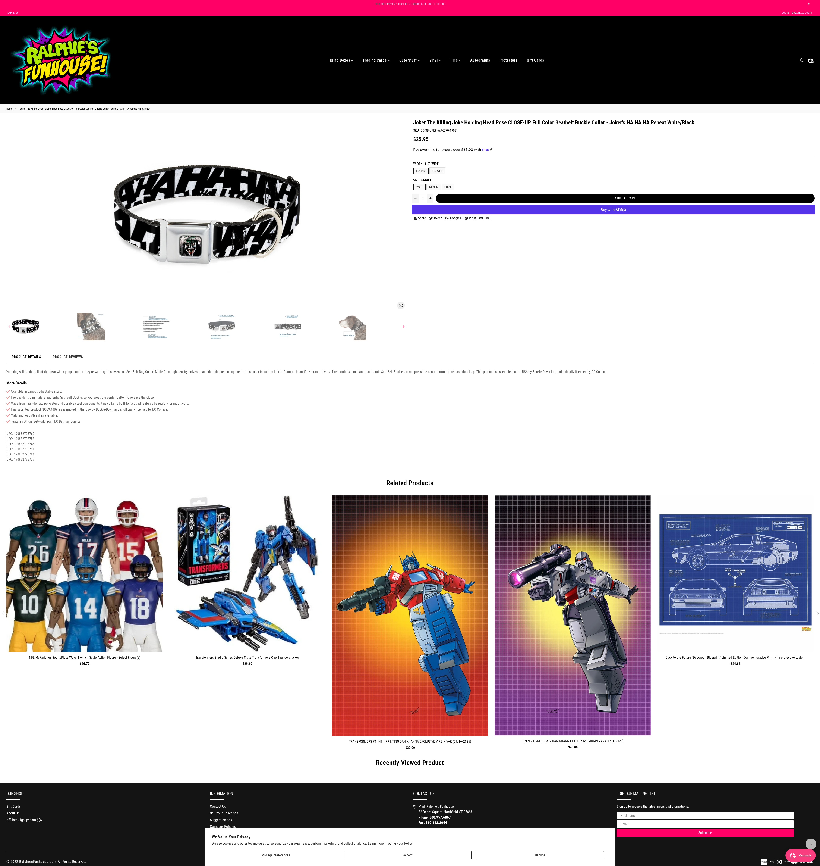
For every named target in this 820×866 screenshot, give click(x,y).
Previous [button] (2, 613)
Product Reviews (68, 357)
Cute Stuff (408, 60)
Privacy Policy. (403, 843)
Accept (408, 855)
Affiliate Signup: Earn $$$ (24, 820)
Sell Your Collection (224, 813)
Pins (454, 60)
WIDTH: (426, 164)
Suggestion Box (221, 820)
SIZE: (422, 180)
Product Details (26, 357)
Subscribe (705, 833)
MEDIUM (433, 187)
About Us (13, 813)
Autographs (480, 60)
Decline (540, 855)
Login (785, 12)
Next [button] (817, 613)
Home (9, 108)
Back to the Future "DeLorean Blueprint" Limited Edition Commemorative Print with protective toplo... (735, 657)
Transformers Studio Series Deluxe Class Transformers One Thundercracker (247, 657)
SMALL (419, 187)
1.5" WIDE (437, 170)
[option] (43, 326)
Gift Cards (535, 60)
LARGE (447, 187)
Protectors (508, 60)
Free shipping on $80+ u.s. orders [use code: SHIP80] (410, 4)
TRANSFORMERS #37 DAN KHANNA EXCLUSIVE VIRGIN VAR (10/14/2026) (573, 741)
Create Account (802, 12)
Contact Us (218, 806)
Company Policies (223, 826)
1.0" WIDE (421, 170)
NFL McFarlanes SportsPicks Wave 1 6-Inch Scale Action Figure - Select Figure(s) (84, 657)
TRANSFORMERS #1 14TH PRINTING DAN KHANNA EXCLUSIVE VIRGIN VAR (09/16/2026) (410, 741)
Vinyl (434, 60)
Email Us (13, 12)
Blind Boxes (340, 60)
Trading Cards (375, 60)
